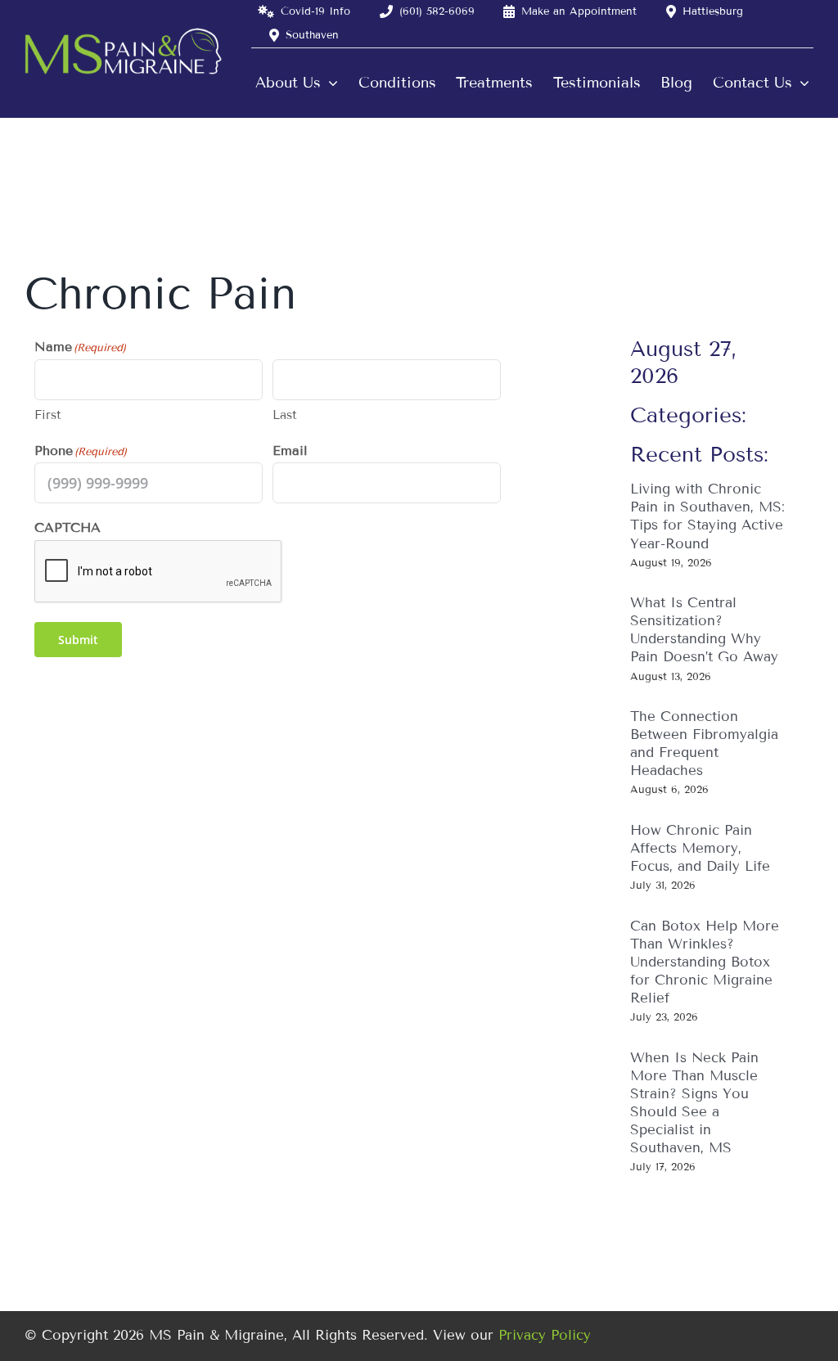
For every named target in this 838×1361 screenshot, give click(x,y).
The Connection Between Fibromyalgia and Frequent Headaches (704, 743)
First (47, 415)
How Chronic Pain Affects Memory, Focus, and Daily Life (700, 848)
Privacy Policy (544, 1335)
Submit (78, 639)
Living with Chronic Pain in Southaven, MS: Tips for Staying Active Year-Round (707, 516)
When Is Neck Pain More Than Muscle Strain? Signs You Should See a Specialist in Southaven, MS (694, 1102)
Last (285, 415)
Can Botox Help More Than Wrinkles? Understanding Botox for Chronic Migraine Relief (704, 962)
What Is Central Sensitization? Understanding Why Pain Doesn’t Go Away (704, 629)
